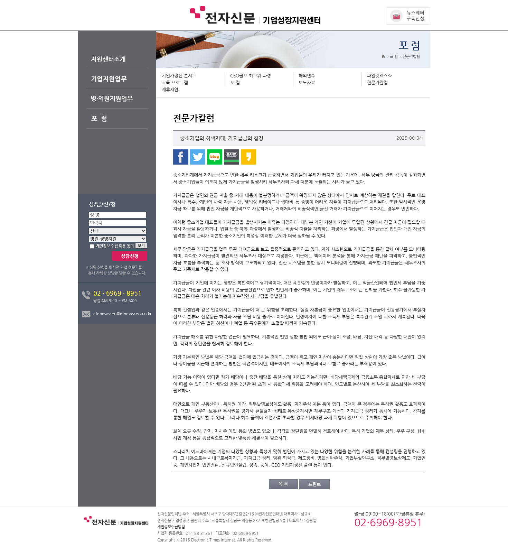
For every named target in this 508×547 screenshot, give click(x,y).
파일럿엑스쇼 (379, 75)
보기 (145, 246)
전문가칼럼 (377, 82)
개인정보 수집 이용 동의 (115, 246)
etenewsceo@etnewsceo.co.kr (122, 313)
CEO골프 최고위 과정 (250, 75)
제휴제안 (170, 89)
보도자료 (307, 82)
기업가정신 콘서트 (179, 75)
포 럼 (235, 82)
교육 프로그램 (175, 82)
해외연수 (307, 75)
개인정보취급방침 (171, 527)
